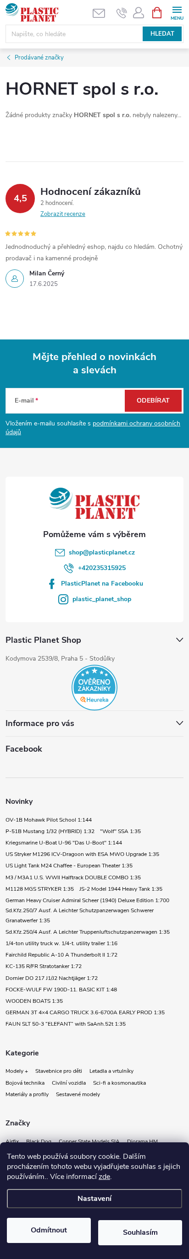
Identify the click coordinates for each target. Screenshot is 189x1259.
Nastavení (94, 1199)
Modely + (17, 1071)
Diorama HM (142, 1141)
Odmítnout (49, 1230)
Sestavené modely (78, 1094)
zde (104, 1177)
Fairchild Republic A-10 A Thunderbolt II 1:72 (61, 954)
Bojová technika (25, 1083)
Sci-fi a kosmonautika (119, 1083)
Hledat (162, 34)
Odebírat (153, 400)
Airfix (12, 1141)
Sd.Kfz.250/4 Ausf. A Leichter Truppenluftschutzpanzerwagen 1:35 (88, 932)
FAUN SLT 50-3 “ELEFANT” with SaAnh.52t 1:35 (66, 1024)
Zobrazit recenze (62, 214)
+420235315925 (102, 568)
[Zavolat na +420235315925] (122, 13)
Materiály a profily (27, 1094)
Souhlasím (140, 1232)
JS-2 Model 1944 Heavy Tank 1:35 (120, 889)
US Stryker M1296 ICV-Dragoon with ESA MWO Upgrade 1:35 (82, 854)
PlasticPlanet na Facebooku (102, 583)
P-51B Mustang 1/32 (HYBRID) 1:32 (50, 831)
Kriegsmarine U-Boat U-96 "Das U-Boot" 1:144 (64, 842)
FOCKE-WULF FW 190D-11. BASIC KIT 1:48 (61, 989)
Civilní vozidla (69, 1083)
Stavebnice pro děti (58, 1071)
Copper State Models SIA (89, 1141)
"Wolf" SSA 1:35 (120, 831)
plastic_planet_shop (101, 599)
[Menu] (177, 12)
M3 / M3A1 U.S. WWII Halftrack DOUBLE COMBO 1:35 (73, 877)
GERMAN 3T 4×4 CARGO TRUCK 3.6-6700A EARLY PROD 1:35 (85, 1012)
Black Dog (38, 1141)
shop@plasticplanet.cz (102, 552)
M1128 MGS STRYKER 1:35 (40, 889)
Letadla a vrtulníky (111, 1071)
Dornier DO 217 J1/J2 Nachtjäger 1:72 (52, 978)
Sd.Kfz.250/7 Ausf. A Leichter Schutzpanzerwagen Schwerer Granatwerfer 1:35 (80, 915)
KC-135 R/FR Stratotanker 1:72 (44, 966)
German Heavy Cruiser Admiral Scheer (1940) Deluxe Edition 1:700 (87, 900)
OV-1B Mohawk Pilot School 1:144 (49, 819)
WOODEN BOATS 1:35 (34, 1001)
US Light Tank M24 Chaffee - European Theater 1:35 (69, 865)
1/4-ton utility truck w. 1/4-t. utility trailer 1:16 (61, 943)
